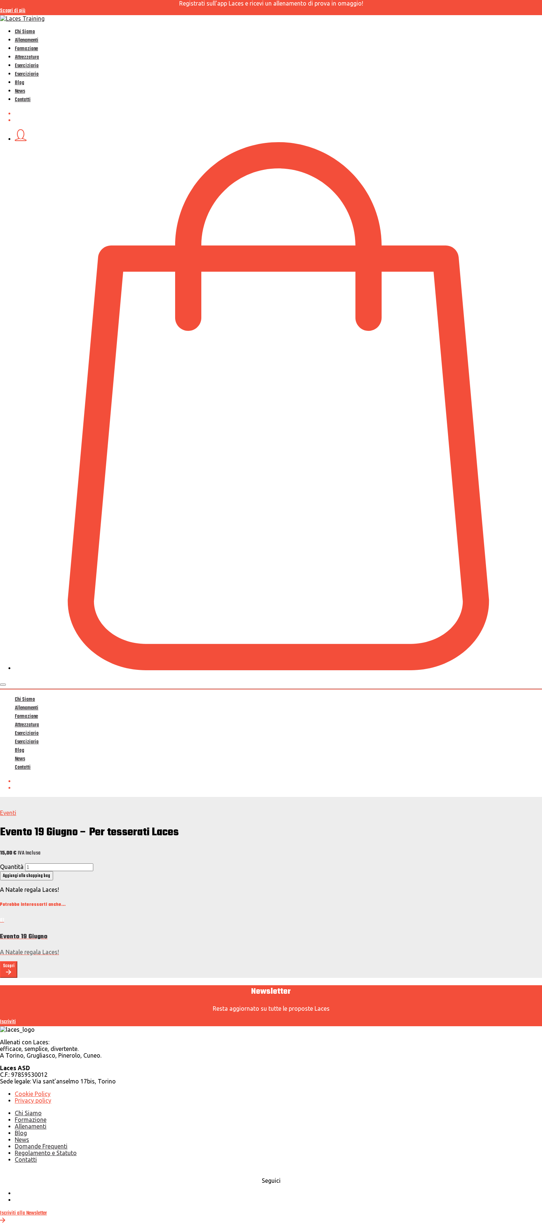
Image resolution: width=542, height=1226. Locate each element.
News (20, 91)
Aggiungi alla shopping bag (26, 875)
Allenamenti (26, 40)
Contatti (23, 100)
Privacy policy (33, 1100)
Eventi (8, 812)
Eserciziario (27, 66)
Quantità (12, 866)
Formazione (26, 49)
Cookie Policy (33, 1093)
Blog (19, 83)
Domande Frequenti (41, 1146)
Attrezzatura (27, 57)
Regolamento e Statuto (46, 1153)
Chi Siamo (25, 32)
